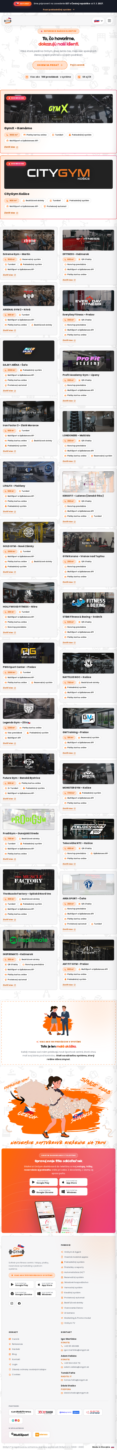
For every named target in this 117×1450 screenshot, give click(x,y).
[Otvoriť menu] (109, 20)
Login (13, 1364)
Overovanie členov (72, 1307)
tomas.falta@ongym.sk (74, 1380)
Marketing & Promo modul (76, 1317)
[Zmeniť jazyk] (98, 20)
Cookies (14, 1374)
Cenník (14, 1339)
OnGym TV (68, 1323)
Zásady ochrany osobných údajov (27, 1369)
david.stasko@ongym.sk (75, 1392)
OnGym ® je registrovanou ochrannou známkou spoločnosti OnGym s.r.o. (37, 1447)
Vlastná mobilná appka (74, 1257)
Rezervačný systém (72, 1277)
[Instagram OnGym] (12, 1303)
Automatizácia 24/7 (73, 1272)
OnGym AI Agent (71, 1251)
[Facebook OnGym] (19, 1303)
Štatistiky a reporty (72, 1267)
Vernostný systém (71, 1287)
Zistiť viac (11, 147)
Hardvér (14, 1349)
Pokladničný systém (72, 1262)
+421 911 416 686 (70, 1346)
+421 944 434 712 (70, 1363)
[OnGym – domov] (32, 1251)
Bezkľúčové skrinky (72, 1302)
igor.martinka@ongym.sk (75, 1350)
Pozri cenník (77, 64)
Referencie (16, 1344)
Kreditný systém (70, 1292)
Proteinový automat (73, 1297)
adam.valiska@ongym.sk (75, 1367)
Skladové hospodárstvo (74, 1282)
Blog (13, 1354)
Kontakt (14, 1359)
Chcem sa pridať (50, 65)
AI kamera (67, 1312)
